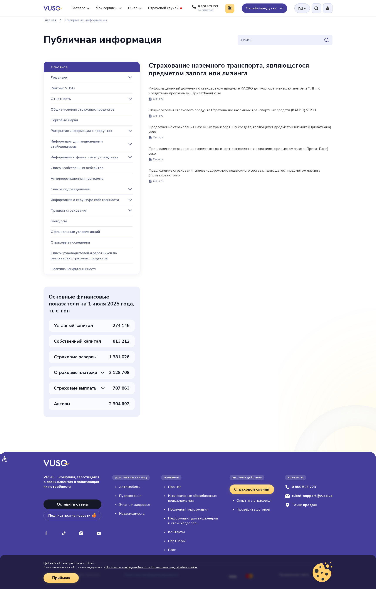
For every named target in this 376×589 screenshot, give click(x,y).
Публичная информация (188, 509)
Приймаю (61, 578)
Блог (172, 550)
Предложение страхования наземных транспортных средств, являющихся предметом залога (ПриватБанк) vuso (238, 153)
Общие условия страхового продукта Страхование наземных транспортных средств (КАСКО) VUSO (232, 113)
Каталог (78, 8)
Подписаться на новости (69, 515)
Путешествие (130, 495)
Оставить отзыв (72, 504)
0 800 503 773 (304, 486)
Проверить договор (253, 509)
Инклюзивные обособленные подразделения (192, 498)
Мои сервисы (106, 8)
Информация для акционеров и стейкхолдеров (193, 521)
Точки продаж (304, 505)
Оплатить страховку (253, 500)
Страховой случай (163, 8)
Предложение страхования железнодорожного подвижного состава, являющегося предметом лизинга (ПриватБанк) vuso (234, 175)
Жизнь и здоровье (134, 504)
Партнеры (176, 541)
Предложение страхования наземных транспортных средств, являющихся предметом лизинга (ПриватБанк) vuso (240, 132)
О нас (132, 8)
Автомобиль (129, 486)
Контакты (176, 532)
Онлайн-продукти (261, 8)
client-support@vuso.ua (312, 495)
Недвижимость (132, 513)
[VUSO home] (53, 8)
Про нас (174, 486)
